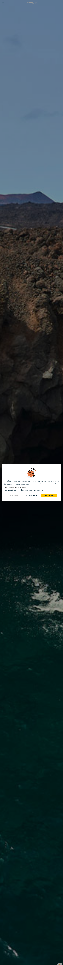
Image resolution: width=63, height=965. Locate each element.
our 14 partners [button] (19, 480)
